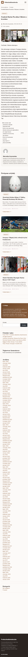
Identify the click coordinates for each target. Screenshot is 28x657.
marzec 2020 (6, 495)
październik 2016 (7, 567)
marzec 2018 (6, 537)
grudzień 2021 (6, 458)
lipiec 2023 (5, 425)
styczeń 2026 (6, 372)
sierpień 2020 (6, 486)
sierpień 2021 (6, 465)
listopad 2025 (6, 375)
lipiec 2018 (5, 530)
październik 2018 (7, 525)
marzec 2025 (6, 389)
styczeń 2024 (6, 414)
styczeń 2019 (6, 519)
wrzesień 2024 (7, 400)
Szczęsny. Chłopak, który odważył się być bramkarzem (15, 238)
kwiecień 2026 (6, 367)
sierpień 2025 (6, 381)
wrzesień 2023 (6, 421)
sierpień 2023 (6, 423)
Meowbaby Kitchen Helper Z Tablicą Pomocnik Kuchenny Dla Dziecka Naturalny (14, 199)
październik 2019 (7, 504)
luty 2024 (5, 412)
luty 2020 (5, 497)
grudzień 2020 (6, 479)
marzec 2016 (6, 579)
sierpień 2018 (6, 528)
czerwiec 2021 (6, 468)
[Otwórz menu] (25, 2)
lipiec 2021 (5, 467)
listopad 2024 (6, 396)
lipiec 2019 (5, 509)
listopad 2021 (6, 460)
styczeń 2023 (6, 435)
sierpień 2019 (6, 507)
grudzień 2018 (6, 521)
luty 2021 (5, 475)
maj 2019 (5, 512)
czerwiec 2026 (7, 363)
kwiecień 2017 (6, 556)
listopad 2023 (6, 417)
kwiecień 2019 (6, 514)
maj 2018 (5, 533)
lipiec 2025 (5, 382)
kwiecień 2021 (6, 472)
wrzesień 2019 (6, 505)
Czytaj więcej (6, 211)
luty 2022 (5, 454)
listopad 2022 (6, 439)
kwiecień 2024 (6, 409)
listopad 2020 (6, 481)
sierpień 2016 (6, 570)
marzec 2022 (6, 453)
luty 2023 (5, 433)
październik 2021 (7, 461)
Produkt (4, 13)
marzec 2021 (6, 474)
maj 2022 (5, 449)
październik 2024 (7, 398)
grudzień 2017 (6, 542)
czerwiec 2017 (6, 553)
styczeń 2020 (6, 498)
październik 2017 (7, 546)
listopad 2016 (6, 565)
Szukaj (4, 322)
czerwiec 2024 (7, 405)
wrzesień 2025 (6, 379)
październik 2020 (7, 483)
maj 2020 (5, 491)
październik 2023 (7, 419)
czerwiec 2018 (6, 532)
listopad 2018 (6, 523)
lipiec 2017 (5, 551)
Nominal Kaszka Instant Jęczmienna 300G (14, 340)
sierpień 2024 (6, 402)
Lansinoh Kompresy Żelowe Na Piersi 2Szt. (14, 338)
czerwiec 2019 (6, 511)
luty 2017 (5, 560)
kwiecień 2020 (6, 493)
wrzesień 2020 (7, 484)
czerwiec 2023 (7, 426)
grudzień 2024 (6, 395)
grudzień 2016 (6, 563)
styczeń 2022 (6, 456)
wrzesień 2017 (6, 548)
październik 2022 (7, 440)
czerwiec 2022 (7, 447)
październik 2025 (7, 377)
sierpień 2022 (6, 444)
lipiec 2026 (5, 361)
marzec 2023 (6, 432)
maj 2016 (5, 576)
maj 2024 (5, 407)
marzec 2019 (6, 516)
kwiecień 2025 (6, 388)
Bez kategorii (6, 588)
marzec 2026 (6, 368)
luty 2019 (5, 518)
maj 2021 (5, 470)
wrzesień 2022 (6, 442)
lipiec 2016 (5, 572)
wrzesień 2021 (6, 463)
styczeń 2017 (6, 562)
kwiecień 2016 (6, 577)
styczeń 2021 (6, 477)
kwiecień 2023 (6, 430)
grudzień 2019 (6, 500)
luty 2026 (5, 370)
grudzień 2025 (6, 374)
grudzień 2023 (6, 416)
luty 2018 (5, 539)
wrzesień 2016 (6, 569)
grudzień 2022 (6, 437)
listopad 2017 (6, 544)
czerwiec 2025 (7, 384)
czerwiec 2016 (6, 574)
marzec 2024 (6, 410)
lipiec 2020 (5, 488)
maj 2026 (5, 365)
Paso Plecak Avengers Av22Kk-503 (12, 343)
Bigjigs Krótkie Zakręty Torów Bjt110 (12, 342)
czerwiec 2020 (7, 490)
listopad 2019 (6, 502)
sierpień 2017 (6, 549)
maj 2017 (5, 555)
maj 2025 (5, 386)
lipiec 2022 (5, 446)
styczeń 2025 (6, 393)
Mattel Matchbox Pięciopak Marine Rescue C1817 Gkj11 (13, 279)
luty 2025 (5, 391)
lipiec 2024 (6, 403)
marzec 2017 (6, 558)
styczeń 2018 (6, 541)
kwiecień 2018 (6, 535)
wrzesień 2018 (6, 526)
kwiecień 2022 (6, 451)
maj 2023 (5, 428)
